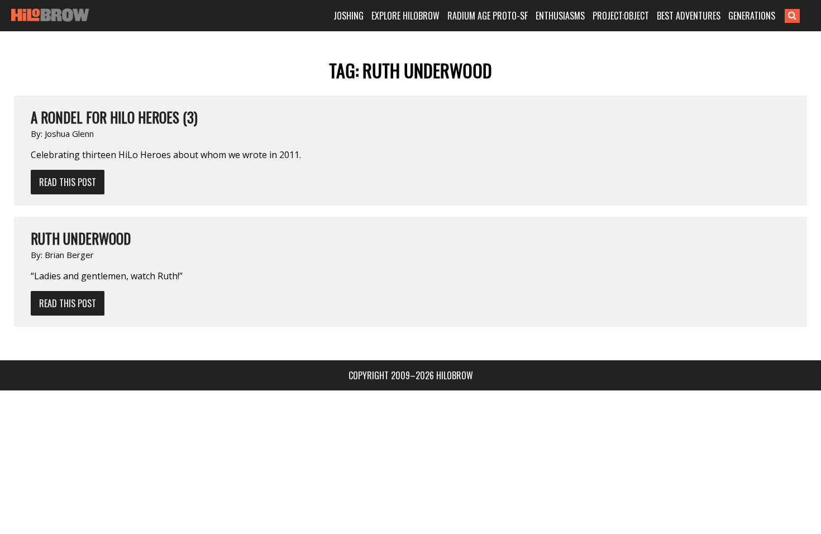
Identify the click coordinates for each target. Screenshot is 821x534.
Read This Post (67, 182)
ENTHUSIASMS (560, 15)
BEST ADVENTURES (688, 15)
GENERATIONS (751, 15)
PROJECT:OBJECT (621, 15)
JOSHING (348, 15)
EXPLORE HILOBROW (405, 15)
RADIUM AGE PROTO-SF (487, 15)
